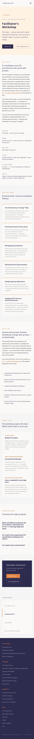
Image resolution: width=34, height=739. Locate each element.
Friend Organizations (7, 699)
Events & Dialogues (7, 696)
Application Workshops (8, 671)
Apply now (8, 46)
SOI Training (5, 684)
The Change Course (7, 665)
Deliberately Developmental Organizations (13, 653)
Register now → (13, 576)
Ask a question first (22, 46)
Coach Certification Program (9, 677)
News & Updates (6, 723)
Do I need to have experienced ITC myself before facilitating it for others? (15, 537)
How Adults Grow (6, 647)
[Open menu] (30, 3)
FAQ (3, 726)
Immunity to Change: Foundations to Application (15, 668)
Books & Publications (7, 656)
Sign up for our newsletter (9, 702)
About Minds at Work (7, 714)
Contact (4, 720)
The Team (4, 717)
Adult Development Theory (9, 681)
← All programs (6, 15)
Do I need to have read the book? (15, 545)
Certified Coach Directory (9, 692)
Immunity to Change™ (8, 650)
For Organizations (7, 711)
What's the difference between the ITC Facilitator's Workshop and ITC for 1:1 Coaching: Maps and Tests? (15, 526)
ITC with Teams (6, 674)
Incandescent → (28, 734)
